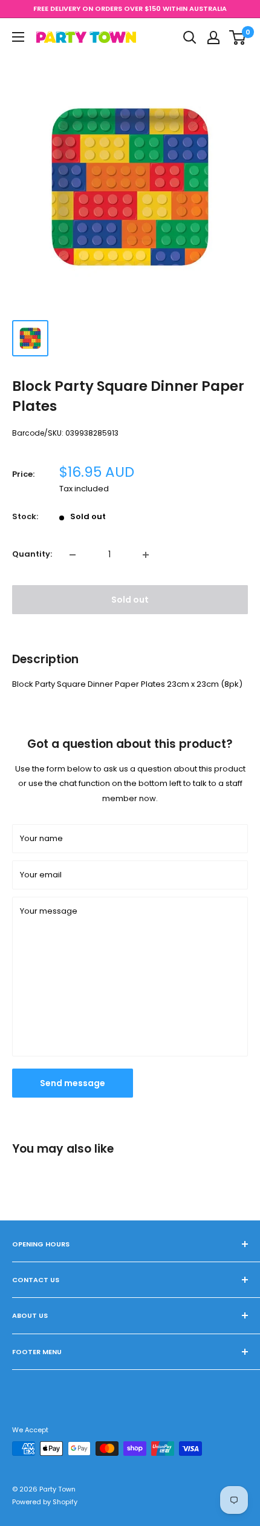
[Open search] (190, 37)
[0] (237, 37)
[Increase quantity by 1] (145, 555)
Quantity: (32, 554)
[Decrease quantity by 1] (72, 555)
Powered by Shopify (44, 1502)
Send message (72, 1083)
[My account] (213, 37)
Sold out (130, 600)
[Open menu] (18, 37)
